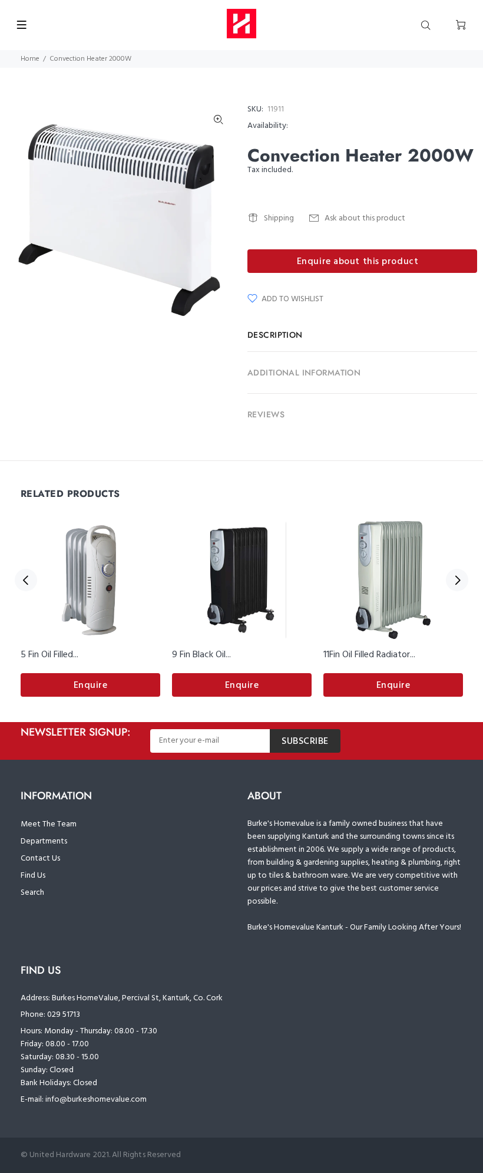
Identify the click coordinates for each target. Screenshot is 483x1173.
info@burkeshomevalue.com (96, 1099)
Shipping (279, 218)
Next (457, 580)
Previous (26, 580)
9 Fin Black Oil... (201, 655)
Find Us (33, 875)
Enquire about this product (358, 261)
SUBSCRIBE (305, 741)
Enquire (91, 685)
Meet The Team (49, 824)
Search (32, 892)
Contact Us (40, 858)
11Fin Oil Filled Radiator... (369, 655)
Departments (44, 841)
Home (30, 59)
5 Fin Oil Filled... (49, 655)
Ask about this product (365, 218)
